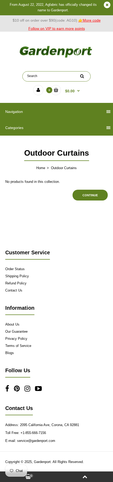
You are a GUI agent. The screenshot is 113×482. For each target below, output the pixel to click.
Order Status (15, 269)
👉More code (89, 20)
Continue (90, 195)
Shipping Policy (17, 276)
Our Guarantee (16, 331)
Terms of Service (18, 346)
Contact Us (13, 290)
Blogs (9, 353)
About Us (12, 324)
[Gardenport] (56, 58)
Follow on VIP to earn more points (56, 28)
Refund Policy (16, 283)
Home (40, 168)
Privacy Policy (16, 339)
